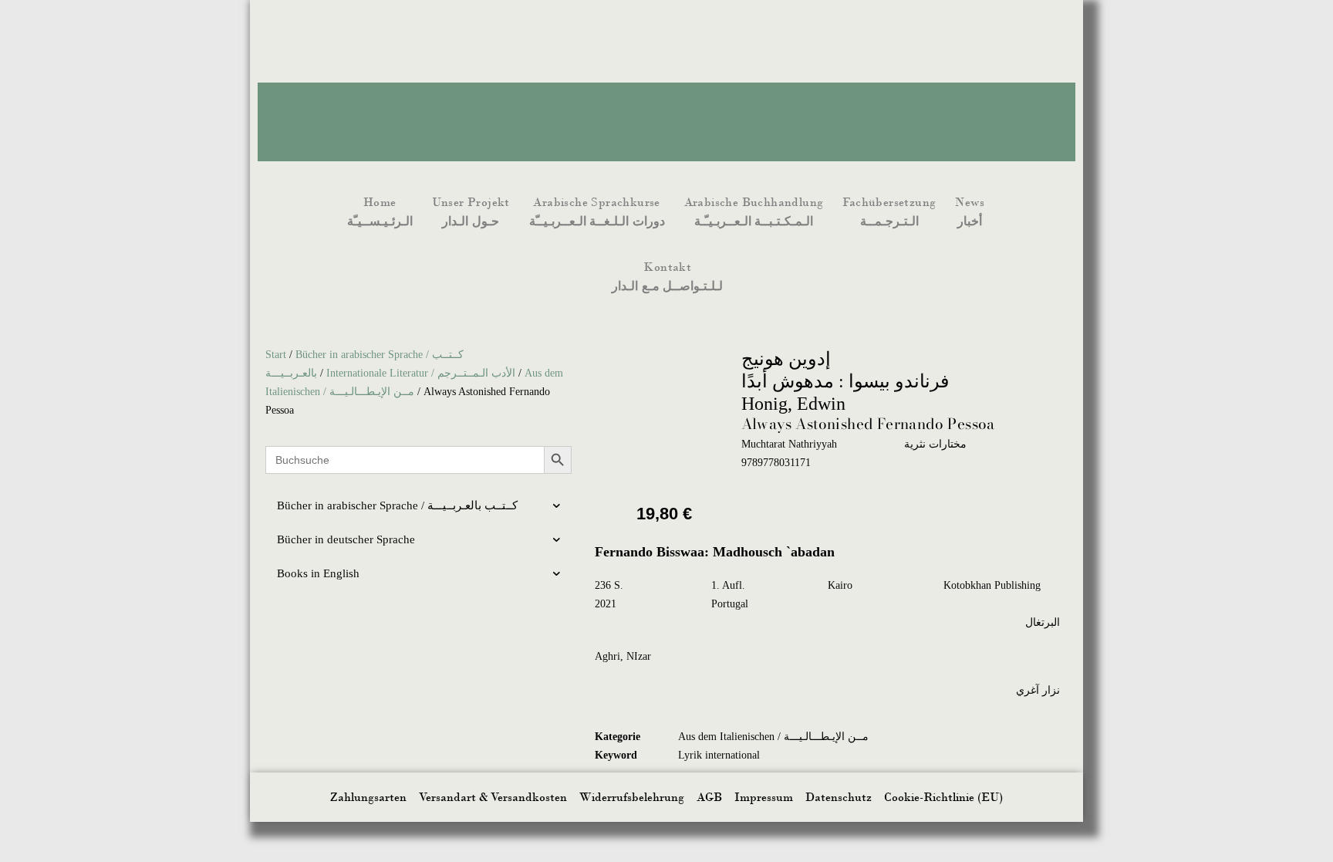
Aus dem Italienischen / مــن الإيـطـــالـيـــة (773, 736)
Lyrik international (719, 755)
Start (275, 354)
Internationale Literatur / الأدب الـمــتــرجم (420, 373)
